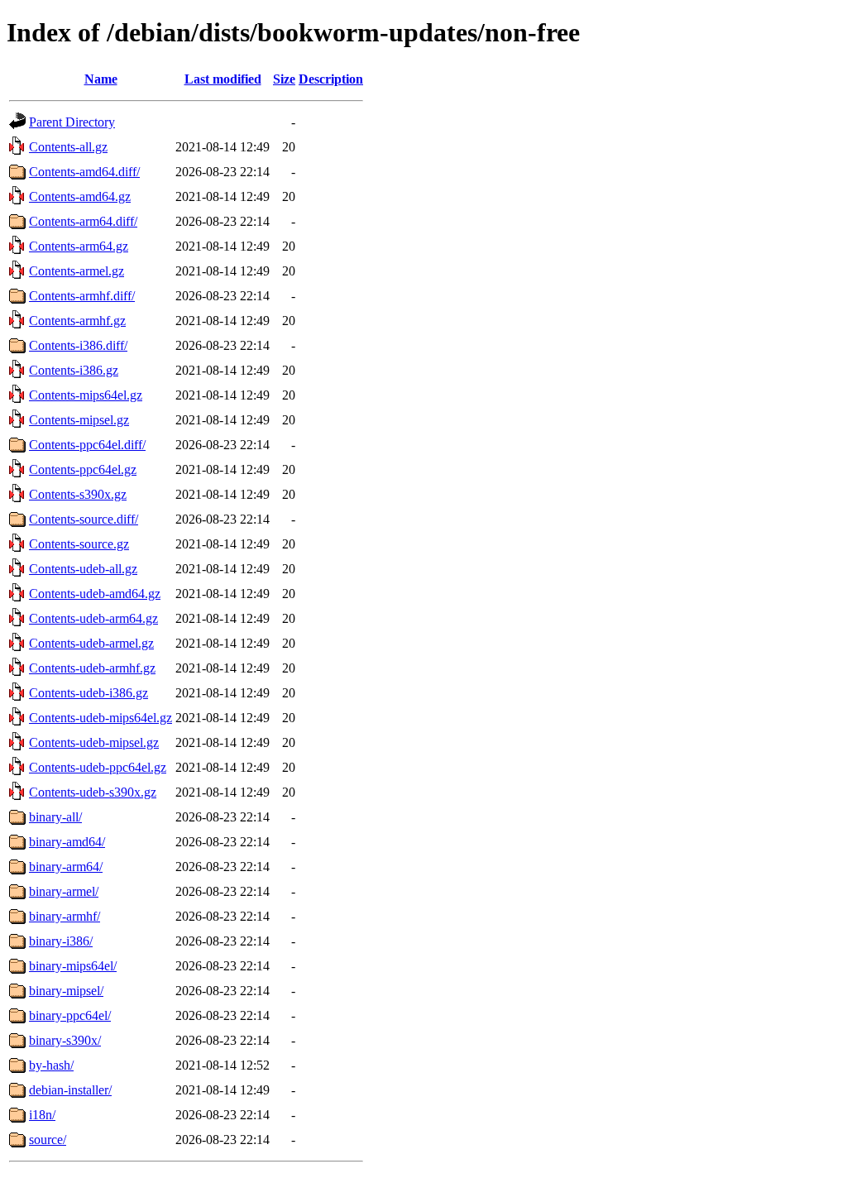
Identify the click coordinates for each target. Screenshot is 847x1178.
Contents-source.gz (79, 544)
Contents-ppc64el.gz (82, 469)
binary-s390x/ (65, 1040)
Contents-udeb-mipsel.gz (94, 742)
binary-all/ (55, 817)
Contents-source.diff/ (83, 519)
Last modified (222, 79)
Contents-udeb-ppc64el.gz (97, 767)
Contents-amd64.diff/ (84, 172)
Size (284, 79)
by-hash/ (51, 1065)
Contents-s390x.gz (78, 494)
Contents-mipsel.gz (79, 420)
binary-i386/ (61, 941)
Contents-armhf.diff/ (82, 296)
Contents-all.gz (68, 147)
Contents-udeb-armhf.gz (92, 668)
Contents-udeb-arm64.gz (93, 618)
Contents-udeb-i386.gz (88, 693)
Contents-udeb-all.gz (83, 569)
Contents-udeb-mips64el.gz (100, 718)
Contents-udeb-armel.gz (91, 643)
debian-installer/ (70, 1090)
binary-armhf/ (64, 916)
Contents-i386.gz (73, 370)
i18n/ (42, 1115)
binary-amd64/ (67, 842)
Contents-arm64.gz (78, 246)
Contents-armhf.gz (77, 321)
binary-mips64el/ (73, 966)
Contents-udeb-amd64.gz (94, 594)
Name (100, 79)
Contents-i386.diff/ (78, 345)
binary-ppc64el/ (70, 1015)
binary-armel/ (63, 891)
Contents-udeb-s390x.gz (92, 792)
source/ (47, 1140)
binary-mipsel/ (66, 991)
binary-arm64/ (66, 867)
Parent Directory (72, 122)
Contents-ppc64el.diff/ (87, 445)
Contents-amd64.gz (80, 196)
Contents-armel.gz (76, 271)
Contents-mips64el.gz (85, 395)
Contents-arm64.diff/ (83, 221)
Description (331, 79)
